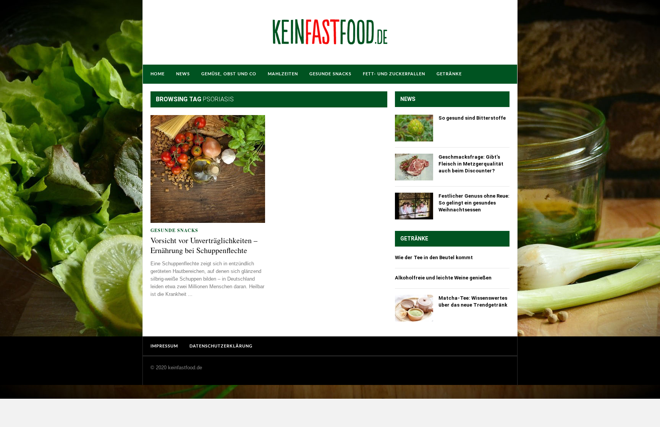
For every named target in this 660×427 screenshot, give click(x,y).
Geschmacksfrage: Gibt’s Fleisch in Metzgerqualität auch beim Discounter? (470, 164)
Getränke (449, 74)
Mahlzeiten (283, 74)
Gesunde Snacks (330, 74)
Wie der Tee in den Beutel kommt (434, 257)
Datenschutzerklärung (220, 346)
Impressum (164, 346)
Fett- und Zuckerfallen (394, 74)
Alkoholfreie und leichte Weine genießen (443, 278)
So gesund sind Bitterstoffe (472, 118)
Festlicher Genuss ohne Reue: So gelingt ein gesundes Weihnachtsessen (474, 203)
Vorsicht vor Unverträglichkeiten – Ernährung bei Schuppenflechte (203, 245)
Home (157, 74)
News (183, 74)
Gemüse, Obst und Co (228, 74)
